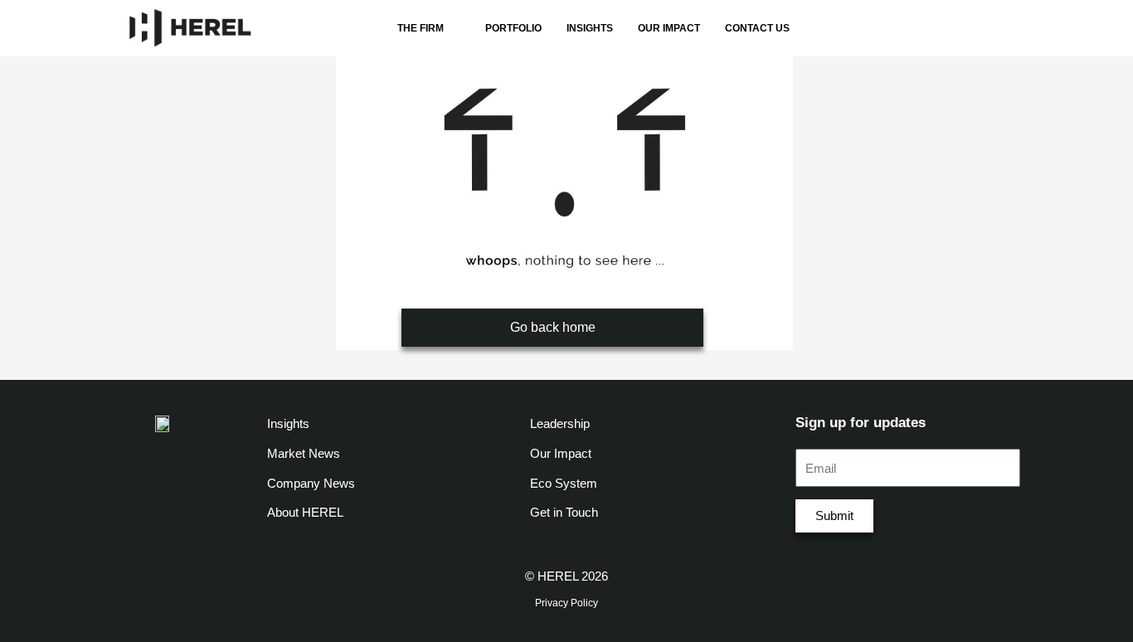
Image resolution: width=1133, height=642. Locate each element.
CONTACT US (757, 28)
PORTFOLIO (513, 28)
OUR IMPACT (669, 28)
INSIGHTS (589, 28)
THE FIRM (420, 28)
